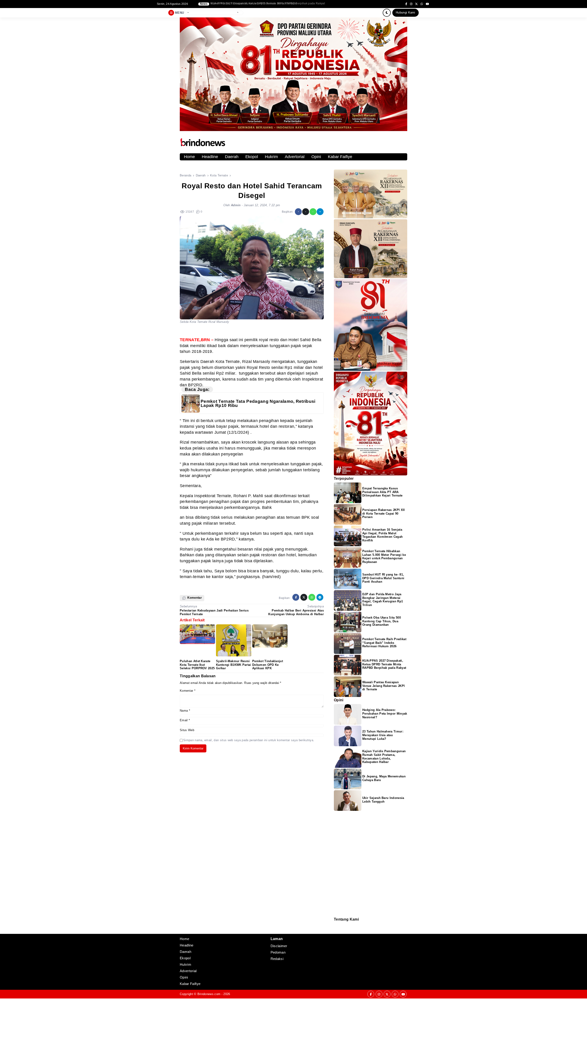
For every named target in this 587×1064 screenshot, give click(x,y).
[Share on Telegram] (320, 211)
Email (185, 720)
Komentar (187, 690)
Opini (316, 156)
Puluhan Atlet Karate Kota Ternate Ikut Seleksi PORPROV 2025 (197, 664)
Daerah (231, 156)
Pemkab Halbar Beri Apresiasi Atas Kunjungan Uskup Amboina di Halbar (296, 612)
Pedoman (336, 927)
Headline (210, 156)
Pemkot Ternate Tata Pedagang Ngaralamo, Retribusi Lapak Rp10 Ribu (258, 403)
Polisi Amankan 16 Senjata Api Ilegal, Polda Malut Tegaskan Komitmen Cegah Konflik (382, 535)
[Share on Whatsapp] (313, 211)
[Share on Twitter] (305, 211)
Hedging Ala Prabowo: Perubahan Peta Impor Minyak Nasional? (384, 713)
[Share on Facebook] (298, 211)
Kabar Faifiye (340, 156)
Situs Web (187, 730)
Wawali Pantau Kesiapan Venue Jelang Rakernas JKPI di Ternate (383, 685)
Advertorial (295, 156)
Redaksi (336, 924)
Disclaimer (336, 930)
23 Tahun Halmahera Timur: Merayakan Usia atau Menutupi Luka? (382, 735)
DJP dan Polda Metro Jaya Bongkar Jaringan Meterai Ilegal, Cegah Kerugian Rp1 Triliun (267, 3)
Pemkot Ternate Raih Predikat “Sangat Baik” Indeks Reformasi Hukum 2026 (384, 642)
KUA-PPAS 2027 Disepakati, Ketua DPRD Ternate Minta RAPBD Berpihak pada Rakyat (384, 664)
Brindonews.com (208, 994)
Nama (185, 710)
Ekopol (251, 156)
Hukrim (271, 156)
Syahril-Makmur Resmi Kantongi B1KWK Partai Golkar (233, 664)
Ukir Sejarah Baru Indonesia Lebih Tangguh (383, 799)
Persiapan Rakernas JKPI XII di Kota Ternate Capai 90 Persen (383, 513)
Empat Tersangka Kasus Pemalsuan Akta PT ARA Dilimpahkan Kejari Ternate (382, 492)
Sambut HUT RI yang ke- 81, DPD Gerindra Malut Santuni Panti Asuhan (383, 578)
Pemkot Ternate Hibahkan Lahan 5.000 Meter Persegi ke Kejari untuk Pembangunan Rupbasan (384, 556)
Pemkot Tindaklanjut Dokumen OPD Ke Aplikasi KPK (267, 664)
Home (189, 156)
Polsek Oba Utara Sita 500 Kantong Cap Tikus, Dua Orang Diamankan (381, 621)
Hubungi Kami (405, 12)
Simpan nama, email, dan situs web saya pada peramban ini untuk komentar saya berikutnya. (248, 740)
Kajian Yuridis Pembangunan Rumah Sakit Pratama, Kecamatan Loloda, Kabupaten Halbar (384, 756)
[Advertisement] (137, 1030)
